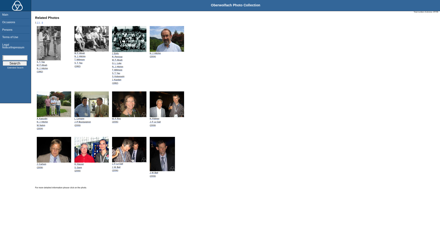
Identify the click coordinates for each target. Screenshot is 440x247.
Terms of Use (10, 37)
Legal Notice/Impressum (13, 46)
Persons (7, 29)
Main (5, 14)
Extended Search (15, 68)
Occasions (8, 22)
